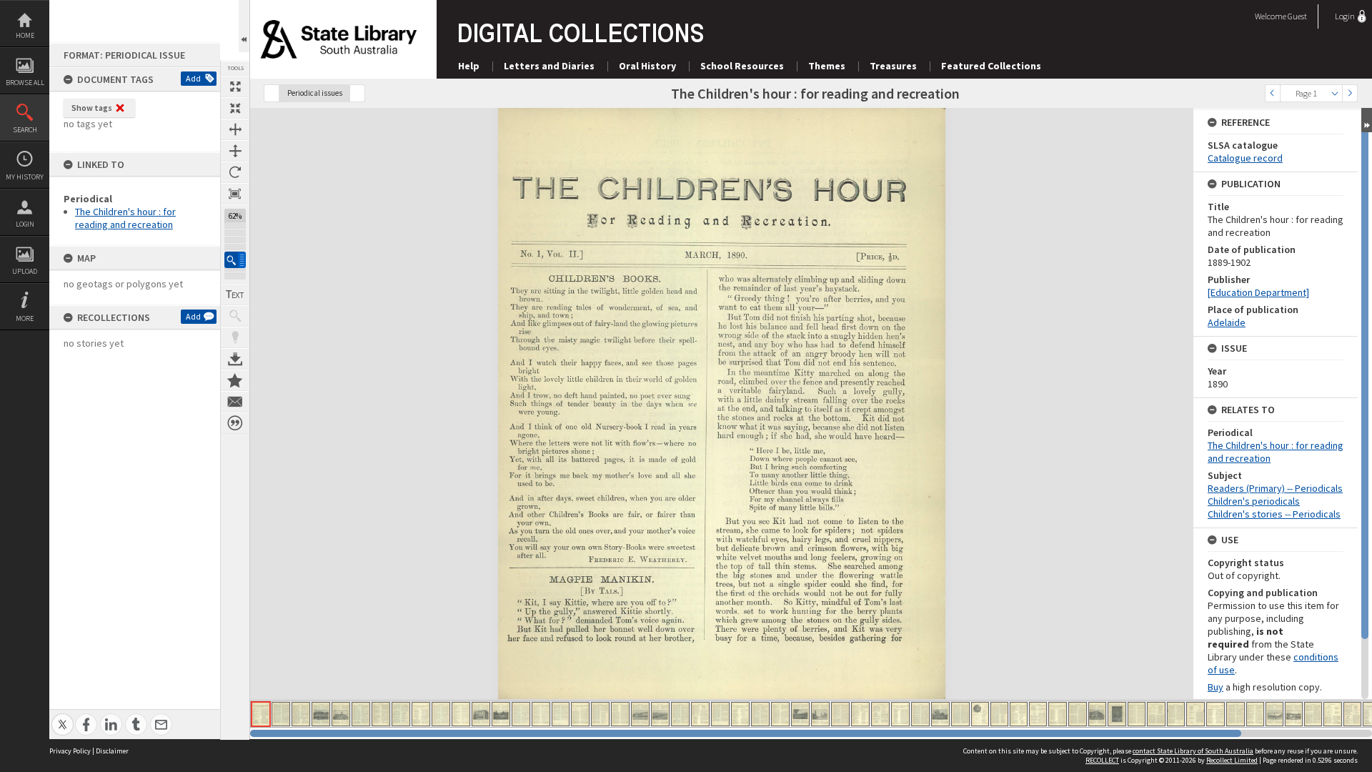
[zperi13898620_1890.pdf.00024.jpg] (720, 714)
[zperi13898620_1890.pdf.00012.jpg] (481, 714)
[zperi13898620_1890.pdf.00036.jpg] (960, 714)
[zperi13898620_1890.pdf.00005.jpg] (341, 714)
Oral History (647, 65)
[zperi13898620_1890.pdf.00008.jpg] (401, 714)
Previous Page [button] (1273, 93)
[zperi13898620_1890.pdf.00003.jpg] (301, 714)
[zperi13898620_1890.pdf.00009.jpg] (421, 714)
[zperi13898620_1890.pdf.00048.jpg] (1195, 714)
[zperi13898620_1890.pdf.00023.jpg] (700, 714)
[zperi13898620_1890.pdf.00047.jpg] (1176, 714)
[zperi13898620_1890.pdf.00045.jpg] (1136, 714)
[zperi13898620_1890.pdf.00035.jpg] (940, 714)
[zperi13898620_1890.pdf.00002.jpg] (281, 714)
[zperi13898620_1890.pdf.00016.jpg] (561, 714)
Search (25, 129)
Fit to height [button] (235, 151)
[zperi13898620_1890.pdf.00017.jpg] (580, 714)
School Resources (742, 65)
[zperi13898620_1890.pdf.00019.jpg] (620, 714)
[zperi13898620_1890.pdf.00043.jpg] (1097, 714)
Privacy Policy (70, 751)
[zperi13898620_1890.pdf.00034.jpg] (920, 714)
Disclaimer (112, 751)
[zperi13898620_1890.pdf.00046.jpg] (1156, 714)
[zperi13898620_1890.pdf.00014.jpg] (521, 714)
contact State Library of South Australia (1193, 751)
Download (235, 359)
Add (193, 78)
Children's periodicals (1254, 501)
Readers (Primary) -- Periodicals (1275, 488)
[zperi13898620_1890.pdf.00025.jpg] (740, 714)
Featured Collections (991, 65)
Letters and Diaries (549, 65)
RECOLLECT (1102, 760)
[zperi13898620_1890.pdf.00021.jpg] (660, 714)
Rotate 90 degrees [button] (235, 172)
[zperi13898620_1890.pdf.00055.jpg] (1332, 714)
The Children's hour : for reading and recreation (125, 218)
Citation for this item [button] (235, 423)
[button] (235, 260)
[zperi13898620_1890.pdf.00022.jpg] (680, 714)
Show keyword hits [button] (235, 316)
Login (25, 224)
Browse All (25, 82)
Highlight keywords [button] (235, 337)
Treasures (893, 65)
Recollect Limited (1232, 760)
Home (25, 35)
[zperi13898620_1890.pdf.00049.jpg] (1215, 714)
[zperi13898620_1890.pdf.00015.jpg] (541, 714)
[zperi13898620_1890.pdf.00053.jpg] (1294, 714)
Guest (1297, 16)
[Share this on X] (62, 716)
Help (468, 65)
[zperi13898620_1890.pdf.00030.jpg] (840, 714)
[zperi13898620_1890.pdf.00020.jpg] (640, 714)
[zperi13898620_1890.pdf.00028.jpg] (800, 714)
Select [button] (1335, 93)
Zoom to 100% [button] (235, 193)
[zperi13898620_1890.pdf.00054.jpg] (1313, 714)
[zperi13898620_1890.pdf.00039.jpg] (1019, 714)
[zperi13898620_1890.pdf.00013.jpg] (501, 714)
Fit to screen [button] (235, 108)
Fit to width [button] (235, 129)
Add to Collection (235, 380)
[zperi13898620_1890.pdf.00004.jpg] (321, 714)
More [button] (25, 318)
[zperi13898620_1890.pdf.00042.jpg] (1077, 714)
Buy (1215, 687)
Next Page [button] (1350, 93)
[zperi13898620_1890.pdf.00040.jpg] (1038, 714)
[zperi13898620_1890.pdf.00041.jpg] (1057, 714)
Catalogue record (1245, 158)
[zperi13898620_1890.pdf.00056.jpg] (1352, 714)
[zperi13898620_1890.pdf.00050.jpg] (1235, 714)
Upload (24, 271)
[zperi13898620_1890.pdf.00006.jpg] (361, 714)
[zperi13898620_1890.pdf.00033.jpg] (900, 714)
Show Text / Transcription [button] (235, 294)
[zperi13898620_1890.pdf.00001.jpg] (261, 714)
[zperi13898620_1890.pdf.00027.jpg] (780, 714)
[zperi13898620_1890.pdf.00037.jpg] (980, 714)
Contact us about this (235, 401)
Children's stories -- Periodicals (1274, 514)
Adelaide (1227, 322)
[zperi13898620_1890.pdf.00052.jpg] (1274, 714)
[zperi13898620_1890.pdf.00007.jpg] (381, 714)
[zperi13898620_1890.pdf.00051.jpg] (1255, 714)
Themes (826, 65)
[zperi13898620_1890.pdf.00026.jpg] (760, 714)
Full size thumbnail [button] (235, 86)
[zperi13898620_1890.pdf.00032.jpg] (880, 714)
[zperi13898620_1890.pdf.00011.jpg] (461, 714)
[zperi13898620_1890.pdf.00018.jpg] (600, 714)
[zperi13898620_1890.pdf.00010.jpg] (441, 714)
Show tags (91, 107)
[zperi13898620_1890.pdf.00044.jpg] (1117, 714)
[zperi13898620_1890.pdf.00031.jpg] (860, 714)
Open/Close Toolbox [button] (244, 26)
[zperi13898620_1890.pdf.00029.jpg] (820, 714)
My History (25, 177)
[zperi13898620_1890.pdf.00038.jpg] (999, 714)
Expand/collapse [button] (1366, 120)
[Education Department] (1258, 292)
